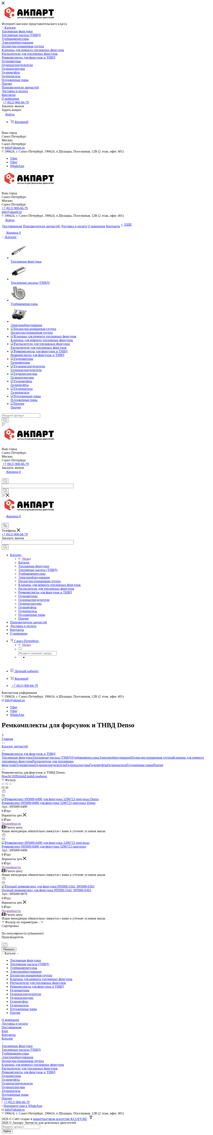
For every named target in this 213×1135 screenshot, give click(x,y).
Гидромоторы (25, 765)
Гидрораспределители (50, 765)
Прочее (158, 765)
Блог (5, 1031)
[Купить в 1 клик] (3, 791)
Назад (26, 558)
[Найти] (5, 420)
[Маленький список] (3, 787)
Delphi (20, 776)
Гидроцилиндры (77, 765)
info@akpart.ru (15, 147)
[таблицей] (10, 783)
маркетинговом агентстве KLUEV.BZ (60, 1119)
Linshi (29, 776)
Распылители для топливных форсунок (30, 1068)
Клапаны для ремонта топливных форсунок (33, 1064)
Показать (9, 949)
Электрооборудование (115, 757)
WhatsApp (17, 166)
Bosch (6, 776)
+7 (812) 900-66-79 (16, 102)
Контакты (9, 1035)
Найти (7, 1131)
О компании (10, 1020)
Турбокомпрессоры (85, 757)
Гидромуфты (98, 765)
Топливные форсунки (17, 757)
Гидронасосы (116, 765)
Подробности (11, 823)
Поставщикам (11, 1027)
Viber (13, 158)
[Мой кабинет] (3, 476)
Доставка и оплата (15, 1023)
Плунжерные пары (139, 765)
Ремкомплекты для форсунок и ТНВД (28, 1072)
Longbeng (40, 776)
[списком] (6, 783)
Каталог (24, 562)
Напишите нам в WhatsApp (23, 1106)
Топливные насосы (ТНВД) (52, 757)
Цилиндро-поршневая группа (152, 757)
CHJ (13, 776)
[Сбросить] (4, 945)
